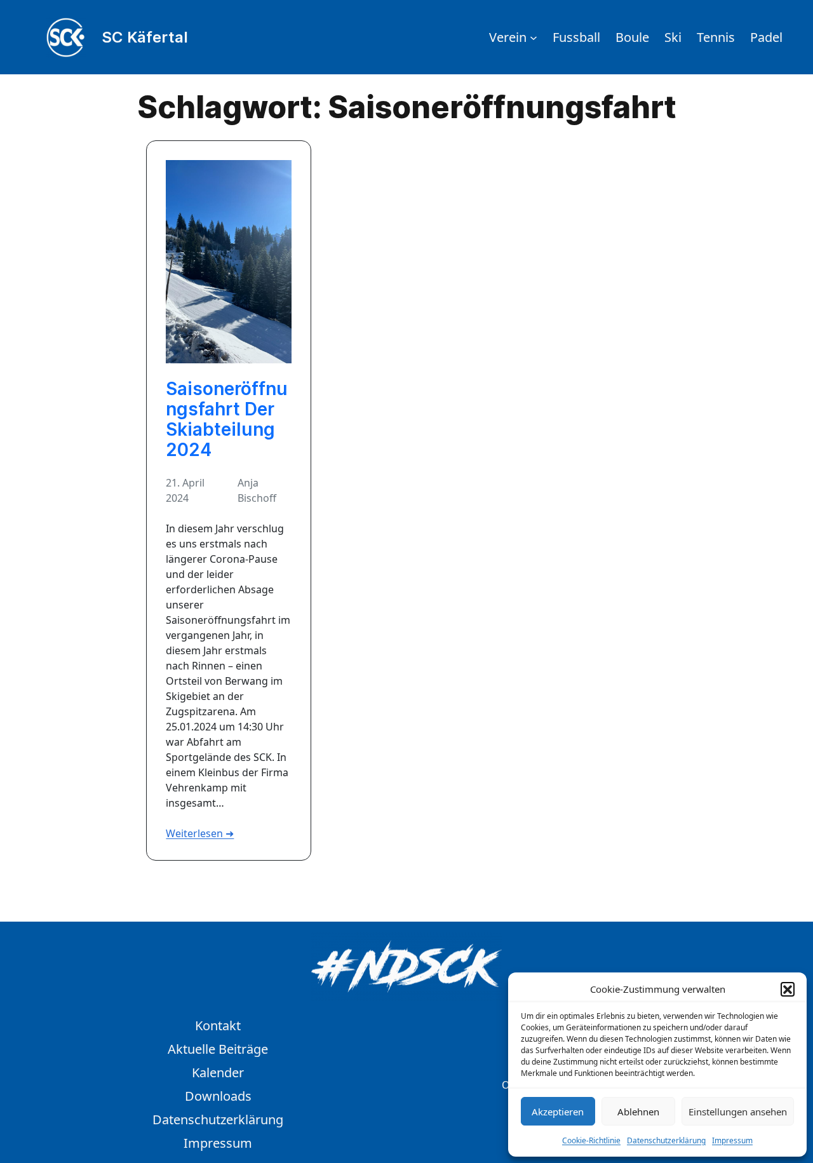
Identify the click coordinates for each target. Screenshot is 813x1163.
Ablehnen (638, 1111)
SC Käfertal (145, 37)
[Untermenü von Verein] (533, 37)
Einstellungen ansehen (738, 1111)
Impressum (732, 1140)
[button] (787, 989)
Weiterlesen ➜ (200, 833)
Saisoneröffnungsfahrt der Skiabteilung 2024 (227, 419)
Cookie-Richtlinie (591, 1140)
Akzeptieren (558, 1111)
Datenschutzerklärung (666, 1140)
